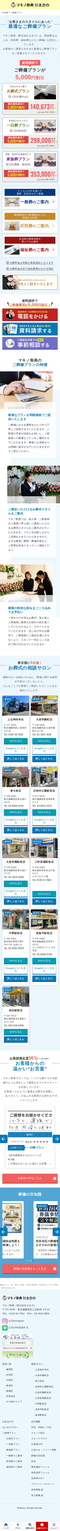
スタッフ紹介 (38, 1433)
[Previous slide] (4, 1139)
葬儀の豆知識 (38, 1455)
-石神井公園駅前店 (43, 1386)
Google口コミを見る (16, 749)
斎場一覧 (6, 1364)
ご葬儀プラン (9, 1433)
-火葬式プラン (12, 1438)
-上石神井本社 (41, 1369)
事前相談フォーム (40, 1467)
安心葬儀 (36, 1495)
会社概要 (35, 1421)
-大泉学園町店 (41, 1375)
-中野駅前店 (40, 1403)
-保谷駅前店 (40, 1415)
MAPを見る (15, 741)
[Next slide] (55, 1139)
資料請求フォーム (40, 1472)
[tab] (26, 1260)
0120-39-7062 (17, 1313)
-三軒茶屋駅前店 (42, 1398)
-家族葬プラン (12, 1450)
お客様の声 (37, 1444)
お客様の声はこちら (30, 1178)
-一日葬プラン (12, 1444)
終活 (33, 1461)
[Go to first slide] (55, 1232)
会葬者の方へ (38, 1478)
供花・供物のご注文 (41, 1427)
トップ (6, 1528)
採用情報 (36, 1489)
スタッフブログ (39, 1438)
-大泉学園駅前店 (42, 1392)
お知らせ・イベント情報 (43, 1450)
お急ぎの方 (8, 1421)
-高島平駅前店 (41, 1409)
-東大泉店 (39, 1381)
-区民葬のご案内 (13, 1461)
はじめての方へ (10, 1427)
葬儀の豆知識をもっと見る (30, 1268)
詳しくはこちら (15, 758)
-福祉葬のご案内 (13, 1467)
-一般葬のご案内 (13, 1455)
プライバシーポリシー (42, 1484)
